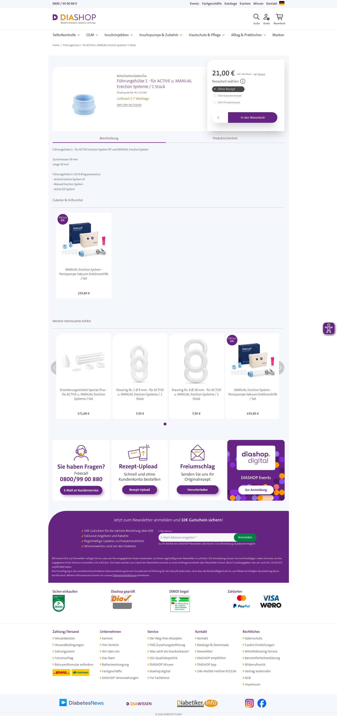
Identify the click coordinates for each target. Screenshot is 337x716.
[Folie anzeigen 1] (165, 424)
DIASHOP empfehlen (211, 658)
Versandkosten (65, 638)
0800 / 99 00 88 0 (65, 3)
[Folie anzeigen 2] (170, 424)
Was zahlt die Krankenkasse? (169, 651)
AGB (248, 678)
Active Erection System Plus (131, 75)
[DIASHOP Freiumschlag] (197, 470)
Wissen (258, 3)
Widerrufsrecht (255, 664)
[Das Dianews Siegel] (125, 603)
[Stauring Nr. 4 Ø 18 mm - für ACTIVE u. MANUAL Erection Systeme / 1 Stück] (196, 376)
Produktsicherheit (225, 138)
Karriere (245, 3)
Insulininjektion (117, 35)
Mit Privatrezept (229, 103)
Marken (278, 35)
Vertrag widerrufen (258, 671)
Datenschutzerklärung (124, 575)
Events (194, 3)
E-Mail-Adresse (166, 531)
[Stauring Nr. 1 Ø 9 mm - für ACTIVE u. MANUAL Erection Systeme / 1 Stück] (140, 376)
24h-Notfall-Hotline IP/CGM (216, 671)
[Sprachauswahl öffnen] (282, 3)
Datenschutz (253, 638)
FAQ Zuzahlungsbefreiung (167, 645)
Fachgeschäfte (212, 3)
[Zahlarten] (256, 603)
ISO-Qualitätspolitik (163, 658)
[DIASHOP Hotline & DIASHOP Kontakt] (81, 470)
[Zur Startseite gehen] (74, 19)
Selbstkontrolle (64, 35)
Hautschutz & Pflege (205, 35)
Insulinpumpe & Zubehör (158, 35)
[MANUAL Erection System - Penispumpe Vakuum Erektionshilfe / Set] (84, 255)
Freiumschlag (64, 658)
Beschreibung (109, 138)
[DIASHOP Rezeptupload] (139, 470)
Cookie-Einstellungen (259, 645)
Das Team (108, 658)
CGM (90, 35)
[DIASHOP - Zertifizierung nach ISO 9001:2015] (67, 603)
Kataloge (230, 3)
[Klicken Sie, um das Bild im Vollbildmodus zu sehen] (84, 100)
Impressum (252, 684)
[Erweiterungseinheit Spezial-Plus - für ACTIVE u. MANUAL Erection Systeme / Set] (83, 376)
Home (56, 45)
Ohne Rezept (226, 89)
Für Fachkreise (159, 678)
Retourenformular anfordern (74, 664)
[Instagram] (250, 703)
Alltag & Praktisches (246, 35)
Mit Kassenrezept (230, 96)
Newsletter (205, 651)
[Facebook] (262, 703)
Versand (261, 74)
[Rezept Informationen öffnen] (242, 81)
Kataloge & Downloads (213, 645)
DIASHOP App (206, 664)
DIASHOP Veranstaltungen (120, 678)
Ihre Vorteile (110, 645)
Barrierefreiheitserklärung (262, 658)
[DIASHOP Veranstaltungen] (256, 470)
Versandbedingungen (69, 645)
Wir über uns (111, 651)
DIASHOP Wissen (161, 664)
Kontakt (271, 3)
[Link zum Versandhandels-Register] (180, 604)
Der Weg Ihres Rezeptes (166, 638)
